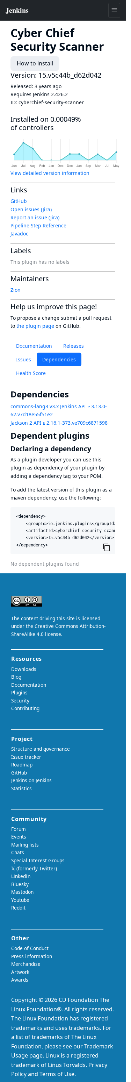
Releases (73, 345)
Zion (15, 290)
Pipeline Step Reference (38, 225)
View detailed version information (49, 173)
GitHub (18, 201)
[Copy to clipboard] (106, 547)
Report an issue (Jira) (34, 217)
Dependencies (59, 359)
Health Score (31, 373)
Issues (23, 359)
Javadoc (19, 233)
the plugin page (35, 326)
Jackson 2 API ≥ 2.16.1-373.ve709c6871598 (59, 422)
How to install (35, 63)
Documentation (34, 345)
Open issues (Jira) (31, 209)
